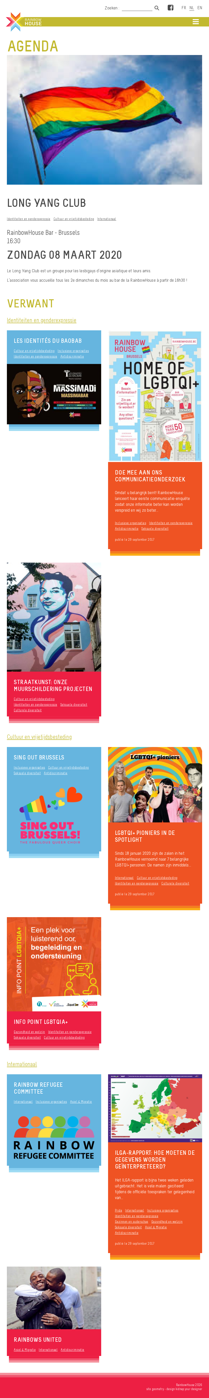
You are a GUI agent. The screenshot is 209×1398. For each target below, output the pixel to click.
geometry (158, 1389)
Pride (118, 1210)
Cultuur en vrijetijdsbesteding (74, 219)
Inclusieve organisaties (73, 351)
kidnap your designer (189, 1389)
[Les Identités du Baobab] (54, 394)
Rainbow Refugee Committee (38, 1088)
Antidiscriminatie (72, 356)
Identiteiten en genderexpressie (28, 219)
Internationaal (106, 219)
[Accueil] (23, 22)
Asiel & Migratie (81, 1102)
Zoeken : (113, 8)
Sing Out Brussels (39, 757)
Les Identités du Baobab (48, 340)
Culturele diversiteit (28, 710)
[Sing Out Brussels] (54, 816)
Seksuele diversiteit (154, 529)
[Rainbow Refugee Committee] (54, 1137)
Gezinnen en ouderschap (131, 1222)
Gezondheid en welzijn (29, 1032)
